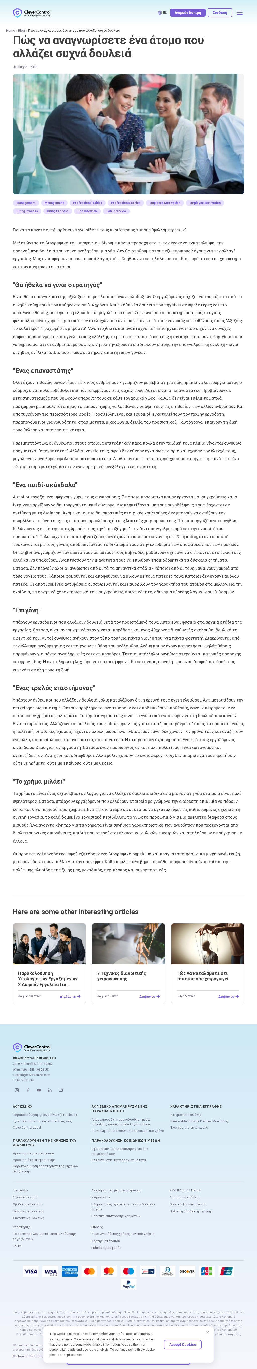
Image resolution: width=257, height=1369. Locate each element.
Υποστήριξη (22, 1227)
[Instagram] (17, 1090)
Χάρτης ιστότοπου (105, 1241)
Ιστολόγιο (20, 1190)
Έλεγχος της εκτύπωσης (189, 1127)
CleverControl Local (27, 1127)
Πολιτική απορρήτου (28, 1211)
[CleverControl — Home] (31, 13)
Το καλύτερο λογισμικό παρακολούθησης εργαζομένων (44, 1236)
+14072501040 (23, 1080)
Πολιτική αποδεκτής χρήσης (191, 1211)
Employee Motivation (164, 203)
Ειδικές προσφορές (106, 1248)
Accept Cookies (182, 1345)
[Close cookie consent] (207, 1332)
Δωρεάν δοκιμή (188, 13)
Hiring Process (27, 211)
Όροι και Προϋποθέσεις (188, 1204)
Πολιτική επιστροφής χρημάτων (115, 1216)
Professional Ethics (87, 203)
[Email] (61, 1090)
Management (26, 203)
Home (10, 30)
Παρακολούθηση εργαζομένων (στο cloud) (45, 1115)
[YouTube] (39, 1090)
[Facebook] (28, 1090)
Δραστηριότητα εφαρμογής (34, 1160)
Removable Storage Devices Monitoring (199, 1121)
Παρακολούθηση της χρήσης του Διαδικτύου (45, 1143)
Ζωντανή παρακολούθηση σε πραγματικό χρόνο (128, 1131)
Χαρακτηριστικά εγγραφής (196, 1106)
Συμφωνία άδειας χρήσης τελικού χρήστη (123, 1234)
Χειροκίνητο (100, 1197)
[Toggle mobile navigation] (239, 12)
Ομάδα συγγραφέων (28, 1204)
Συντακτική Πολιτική (28, 1218)
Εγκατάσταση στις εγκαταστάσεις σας (42, 1121)
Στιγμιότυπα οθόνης (186, 1115)
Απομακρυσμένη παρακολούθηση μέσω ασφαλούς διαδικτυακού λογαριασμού (121, 1122)
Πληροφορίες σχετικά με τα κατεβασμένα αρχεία (123, 1206)
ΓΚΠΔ (17, 1246)
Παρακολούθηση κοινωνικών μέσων (126, 1140)
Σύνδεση (220, 13)
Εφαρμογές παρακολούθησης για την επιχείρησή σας (120, 1151)
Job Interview (87, 211)
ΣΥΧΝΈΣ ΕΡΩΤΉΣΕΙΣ (185, 1190)
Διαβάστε (68, 996)
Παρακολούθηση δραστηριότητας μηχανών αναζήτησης (45, 1168)
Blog (21, 30)
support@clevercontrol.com (31, 1075)
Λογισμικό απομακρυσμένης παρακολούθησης (119, 1109)
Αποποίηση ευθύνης (185, 1197)
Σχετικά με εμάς (25, 1197)
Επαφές (97, 1227)
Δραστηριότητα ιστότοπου (33, 1153)
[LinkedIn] (50, 1090)
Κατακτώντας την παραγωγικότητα (119, 1160)
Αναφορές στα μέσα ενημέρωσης (116, 1190)
